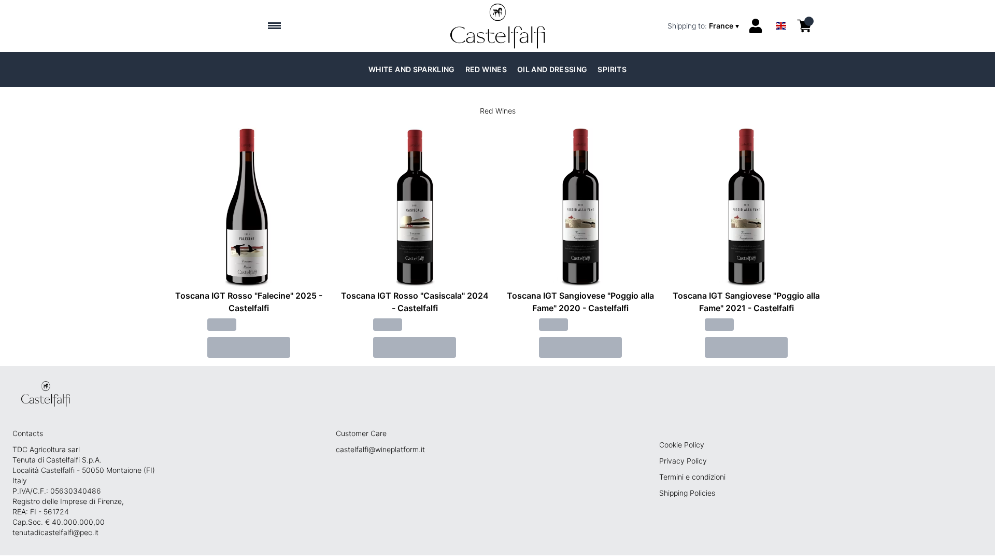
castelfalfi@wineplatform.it (380, 449)
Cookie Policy (681, 444)
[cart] (804, 26)
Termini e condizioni (692, 476)
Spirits (612, 69)
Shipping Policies (687, 492)
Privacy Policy (683, 460)
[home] (498, 26)
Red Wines (486, 69)
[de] (781, 12)
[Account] (755, 26)
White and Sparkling (411, 69)
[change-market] (704, 26)
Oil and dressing (552, 69)
